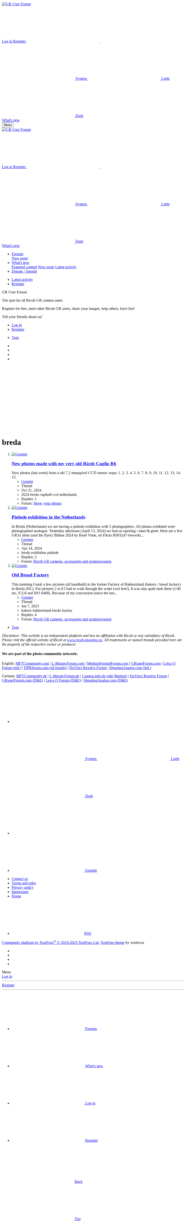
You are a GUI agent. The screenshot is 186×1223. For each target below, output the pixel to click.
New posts (20, 258)
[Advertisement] (93, 399)
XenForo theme (112, 942)
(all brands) (45, 668)
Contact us (20, 879)
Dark (79, 116)
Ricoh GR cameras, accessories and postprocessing (72, 561)
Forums (17, 254)
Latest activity (66, 267)
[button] (136, 41)
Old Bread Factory (30, 574)
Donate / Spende (24, 271)
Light (165, 78)
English (90, 870)
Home (16, 896)
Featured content (24, 267)
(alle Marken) (104, 676)
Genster (27, 481)
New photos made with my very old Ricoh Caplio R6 (64, 463)
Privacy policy (23, 887)
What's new (21, 263)
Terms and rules (24, 883)
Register (18, 284)
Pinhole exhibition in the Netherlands (48, 517)
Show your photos (47, 503)
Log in (7, 976)
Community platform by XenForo (51, 942)
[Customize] (63, 41)
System (81, 78)
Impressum (20, 892)
